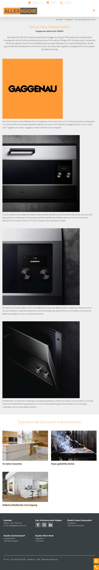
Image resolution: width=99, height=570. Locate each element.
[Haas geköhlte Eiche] (74, 446)
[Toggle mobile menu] (94, 10)
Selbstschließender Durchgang (19, 505)
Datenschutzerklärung (49, 559)
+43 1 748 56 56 (16, 523)
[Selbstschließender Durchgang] (25, 487)
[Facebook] (37, 524)
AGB (38, 559)
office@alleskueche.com (17, 525)
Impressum (31, 559)
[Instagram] (44, 524)
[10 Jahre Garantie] (25, 446)
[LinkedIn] (50, 524)
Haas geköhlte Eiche (62, 464)
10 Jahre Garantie (12, 464)
